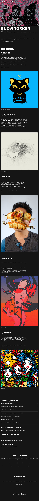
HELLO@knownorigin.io (19, 484)
